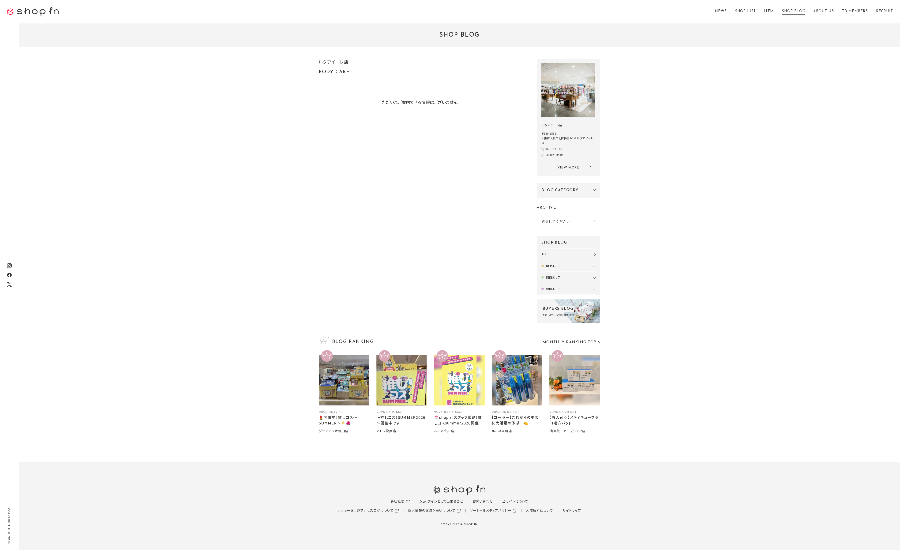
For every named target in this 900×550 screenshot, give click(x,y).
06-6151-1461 (554, 149)
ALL (544, 254)
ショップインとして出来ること (441, 501)
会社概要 (397, 501)
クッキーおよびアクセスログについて (366, 510)
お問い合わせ (482, 501)
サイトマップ (571, 510)
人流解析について (539, 510)
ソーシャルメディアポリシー (490, 510)
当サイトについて (515, 501)
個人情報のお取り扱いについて (432, 510)
